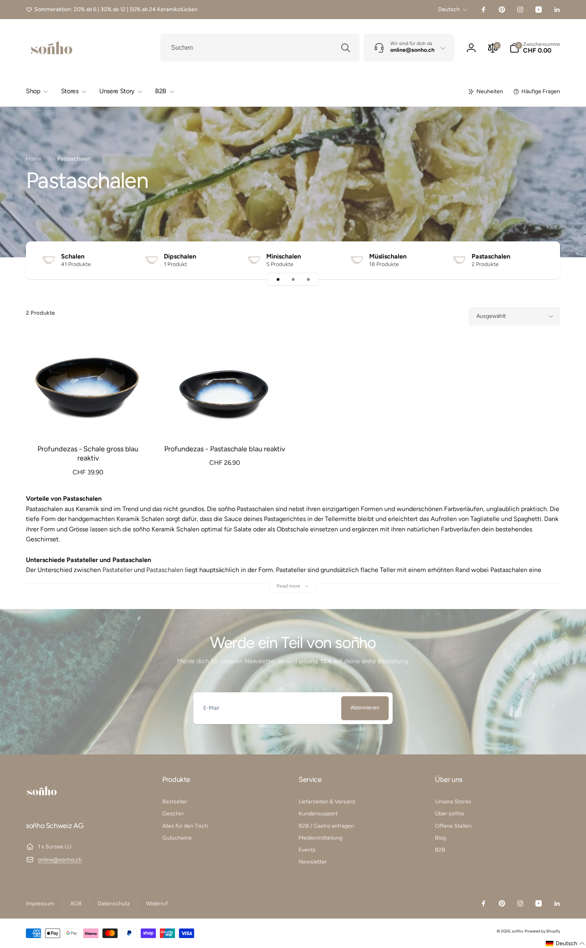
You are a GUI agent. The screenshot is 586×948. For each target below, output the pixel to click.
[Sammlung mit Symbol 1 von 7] (278, 279)
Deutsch (449, 9)
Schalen (73, 256)
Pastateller (117, 570)
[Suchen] (346, 48)
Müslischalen (388, 256)
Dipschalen (180, 256)
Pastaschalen (491, 256)
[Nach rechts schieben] (540, 260)
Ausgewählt (491, 316)
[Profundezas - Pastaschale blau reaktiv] (225, 420)
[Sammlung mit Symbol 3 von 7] (308, 279)
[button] (534, 48)
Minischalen (283, 256)
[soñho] (42, 804)
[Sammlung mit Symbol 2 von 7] (293, 279)
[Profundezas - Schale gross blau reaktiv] (88, 420)
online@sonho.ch (60, 859)
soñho (517, 931)
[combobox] (260, 48)
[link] (112, 9)
